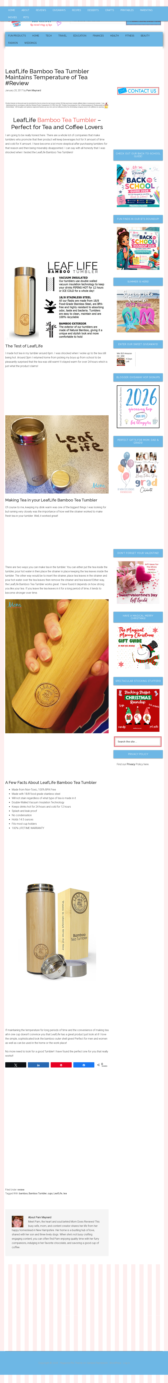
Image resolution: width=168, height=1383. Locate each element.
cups (50, 1193)
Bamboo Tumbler (38, 1193)
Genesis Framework (97, 1363)
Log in (126, 1363)
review (21, 1189)
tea (65, 1193)
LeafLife (58, 1193)
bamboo (23, 1193)
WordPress (115, 1363)
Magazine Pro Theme (71, 1363)
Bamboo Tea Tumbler (66, 119)
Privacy (131, 764)
